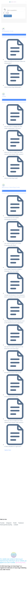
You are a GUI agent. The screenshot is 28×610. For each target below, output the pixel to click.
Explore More (8, 450)
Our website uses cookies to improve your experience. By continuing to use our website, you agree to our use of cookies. (13, 560)
